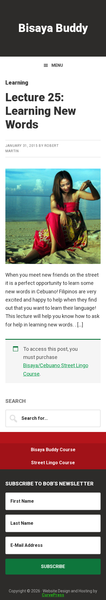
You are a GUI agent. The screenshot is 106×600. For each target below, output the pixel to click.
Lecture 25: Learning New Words (40, 111)
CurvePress (53, 595)
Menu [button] (57, 65)
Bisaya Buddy (53, 28)
